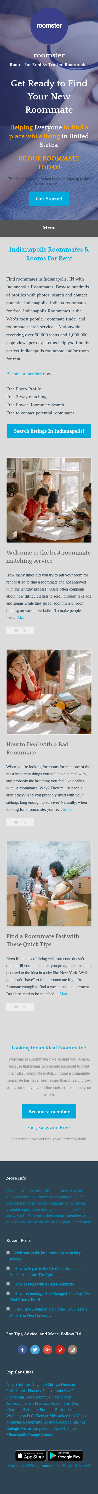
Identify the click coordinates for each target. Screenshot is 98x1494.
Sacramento (32, 1422)
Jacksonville (16, 1403)
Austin (56, 1403)
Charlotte (13, 1409)
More (22, 618)
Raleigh (12, 1428)
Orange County (40, 1434)
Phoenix (34, 1391)
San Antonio (52, 1391)
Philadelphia (16, 1391)
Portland (47, 1409)
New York (14, 1384)
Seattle (72, 1409)
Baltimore (30, 1409)
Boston (60, 1409)
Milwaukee (58, 1416)
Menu (49, 227)
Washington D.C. (20, 1416)
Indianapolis (61, 1397)
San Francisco (39, 1403)
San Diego (73, 1391)
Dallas (11, 1397)
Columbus (41, 1397)
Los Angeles (34, 1384)
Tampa (37, 1428)
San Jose (25, 1397)
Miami (25, 1428)
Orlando (69, 1428)
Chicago (53, 1384)
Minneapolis (16, 1434)
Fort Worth (73, 1403)
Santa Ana (52, 1428)
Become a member (24, 373)
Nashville (14, 1422)
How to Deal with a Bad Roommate (44, 1284)
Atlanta (49, 1422)
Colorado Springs (70, 1422)
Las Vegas (77, 1416)
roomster (49, 55)
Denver (42, 1416)
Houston (68, 1384)
